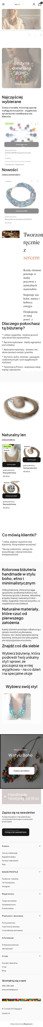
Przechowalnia (7, 908)
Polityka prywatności (10, 945)
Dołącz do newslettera (15, 832)
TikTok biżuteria (8, 883)
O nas (4, 967)
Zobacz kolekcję (8, 440)
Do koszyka (11, 464)
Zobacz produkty (21, 770)
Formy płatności (8, 923)
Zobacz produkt (21, 144)
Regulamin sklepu (9, 857)
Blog (4, 971)
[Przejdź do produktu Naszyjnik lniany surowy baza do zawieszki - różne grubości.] (11, 489)
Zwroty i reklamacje (9, 853)
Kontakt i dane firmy (10, 963)
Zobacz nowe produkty (11, 174)
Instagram (6, 886)
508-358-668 (8, 986)
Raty (4, 864)
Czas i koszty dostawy (11, 927)
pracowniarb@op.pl (10, 989)
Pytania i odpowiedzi (10, 861)
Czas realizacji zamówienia (12, 930)
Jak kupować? (7, 949)
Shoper (17, 1009)
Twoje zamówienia (9, 901)
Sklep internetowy (20, 1024)
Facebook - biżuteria (10, 879)
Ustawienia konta (9, 905)
